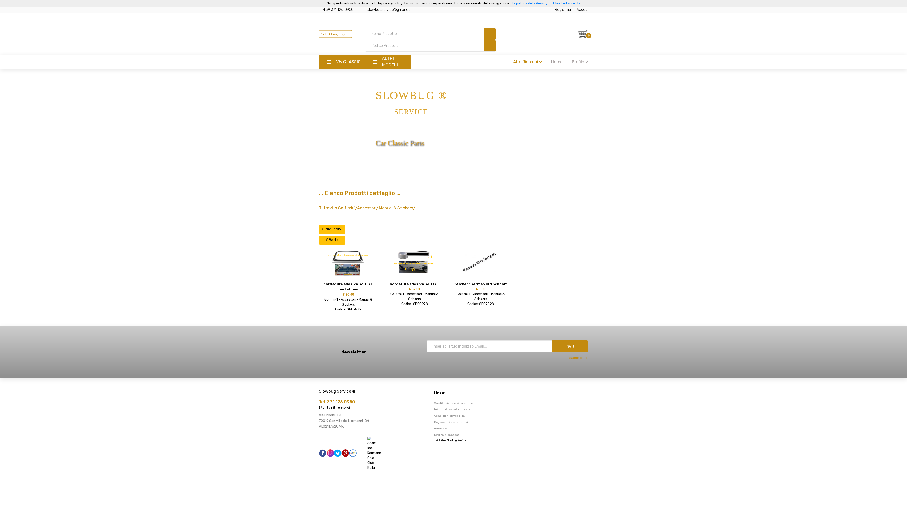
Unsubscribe (578, 358)
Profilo (578, 61)
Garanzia (440, 428)
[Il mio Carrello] (583, 34)
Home (557, 61)
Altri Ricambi (525, 61)
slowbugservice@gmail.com (390, 9)
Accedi (582, 9)
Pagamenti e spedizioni (451, 422)
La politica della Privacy (530, 3)
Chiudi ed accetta (566, 3)
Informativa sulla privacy (452, 409)
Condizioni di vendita (449, 415)
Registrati (563, 9)
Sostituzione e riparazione (453, 403)
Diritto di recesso (447, 435)
